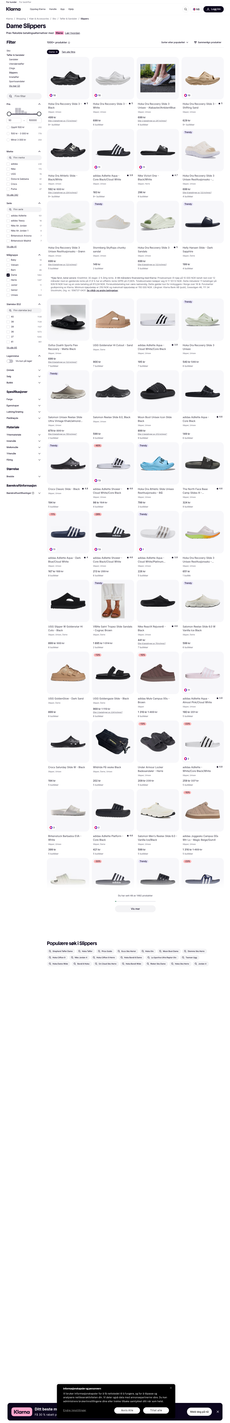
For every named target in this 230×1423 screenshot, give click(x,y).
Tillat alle (156, 1410)
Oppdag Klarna (38, 9)
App (62, 9)
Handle (53, 9)
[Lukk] (170, 1387)
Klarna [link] (9, 19)
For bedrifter (25, 2)
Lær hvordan (72, 33)
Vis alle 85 (12, 347)
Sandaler (13, 59)
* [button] (62, 120)
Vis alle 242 (12, 195)
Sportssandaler (17, 81)
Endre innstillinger (74, 1410)
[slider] (9, 114)
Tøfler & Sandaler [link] (68, 19)
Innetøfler (14, 77)
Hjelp (71, 9)
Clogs (12, 68)
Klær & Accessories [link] (39, 19)
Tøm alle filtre (68, 51)
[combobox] (174, 42)
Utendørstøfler (16, 64)
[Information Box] (69, 42)
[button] (196, 9)
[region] (116, 1401)
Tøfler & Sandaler (15, 55)
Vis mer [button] (135, 908)
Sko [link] (54, 19)
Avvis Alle (127, 1410)
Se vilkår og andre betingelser (102, 290)
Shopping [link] (21, 19)
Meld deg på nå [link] (199, 1411)
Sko (8, 50)
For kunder (11, 2)
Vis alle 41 (12, 246)
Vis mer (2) (14, 86)
